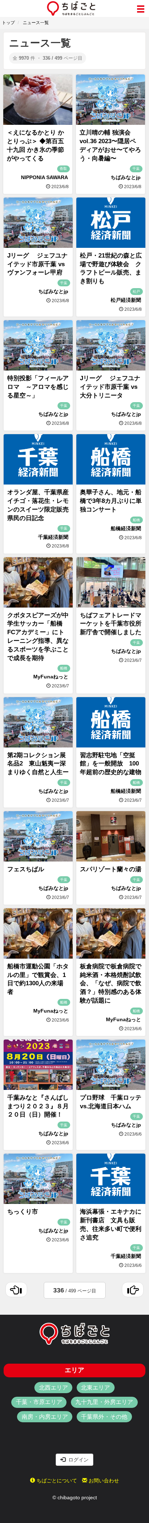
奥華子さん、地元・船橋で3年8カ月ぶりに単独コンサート (111, 501)
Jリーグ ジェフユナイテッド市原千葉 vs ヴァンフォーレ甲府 (37, 264)
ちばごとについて (56, 1480)
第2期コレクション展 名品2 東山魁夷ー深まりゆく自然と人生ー (39, 764)
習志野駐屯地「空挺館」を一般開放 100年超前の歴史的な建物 (110, 764)
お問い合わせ (103, 1480)
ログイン (77, 1460)
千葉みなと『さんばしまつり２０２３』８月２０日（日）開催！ (38, 1106)
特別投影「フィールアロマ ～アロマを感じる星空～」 (38, 387)
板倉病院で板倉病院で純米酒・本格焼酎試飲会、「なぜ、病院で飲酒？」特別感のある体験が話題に (110, 983)
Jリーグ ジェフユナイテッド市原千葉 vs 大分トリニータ (110, 387)
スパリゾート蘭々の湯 (110, 869)
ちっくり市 (22, 1211)
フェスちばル (25, 869)
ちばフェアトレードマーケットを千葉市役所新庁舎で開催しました (110, 624)
